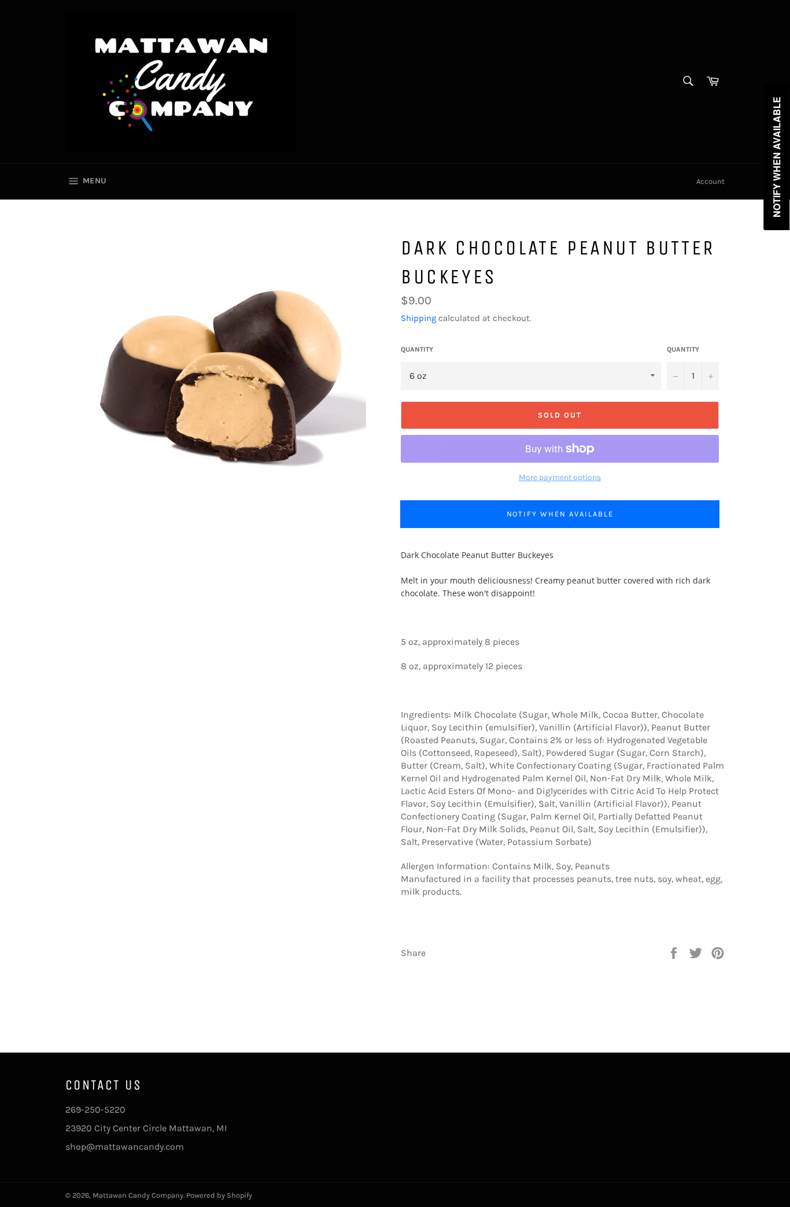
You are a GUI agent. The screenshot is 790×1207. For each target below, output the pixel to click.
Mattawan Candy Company (138, 1195)
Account (710, 181)
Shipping (418, 318)
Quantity (417, 349)
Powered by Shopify (219, 1195)
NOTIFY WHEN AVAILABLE (560, 514)
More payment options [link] (560, 477)
